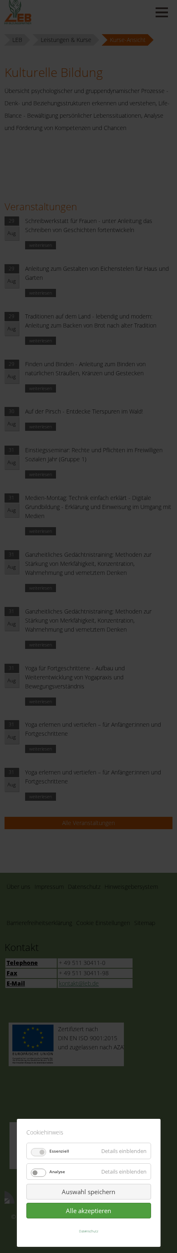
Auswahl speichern (88, 1192)
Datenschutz (88, 1231)
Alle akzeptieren (88, 1211)
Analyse (57, 1171)
